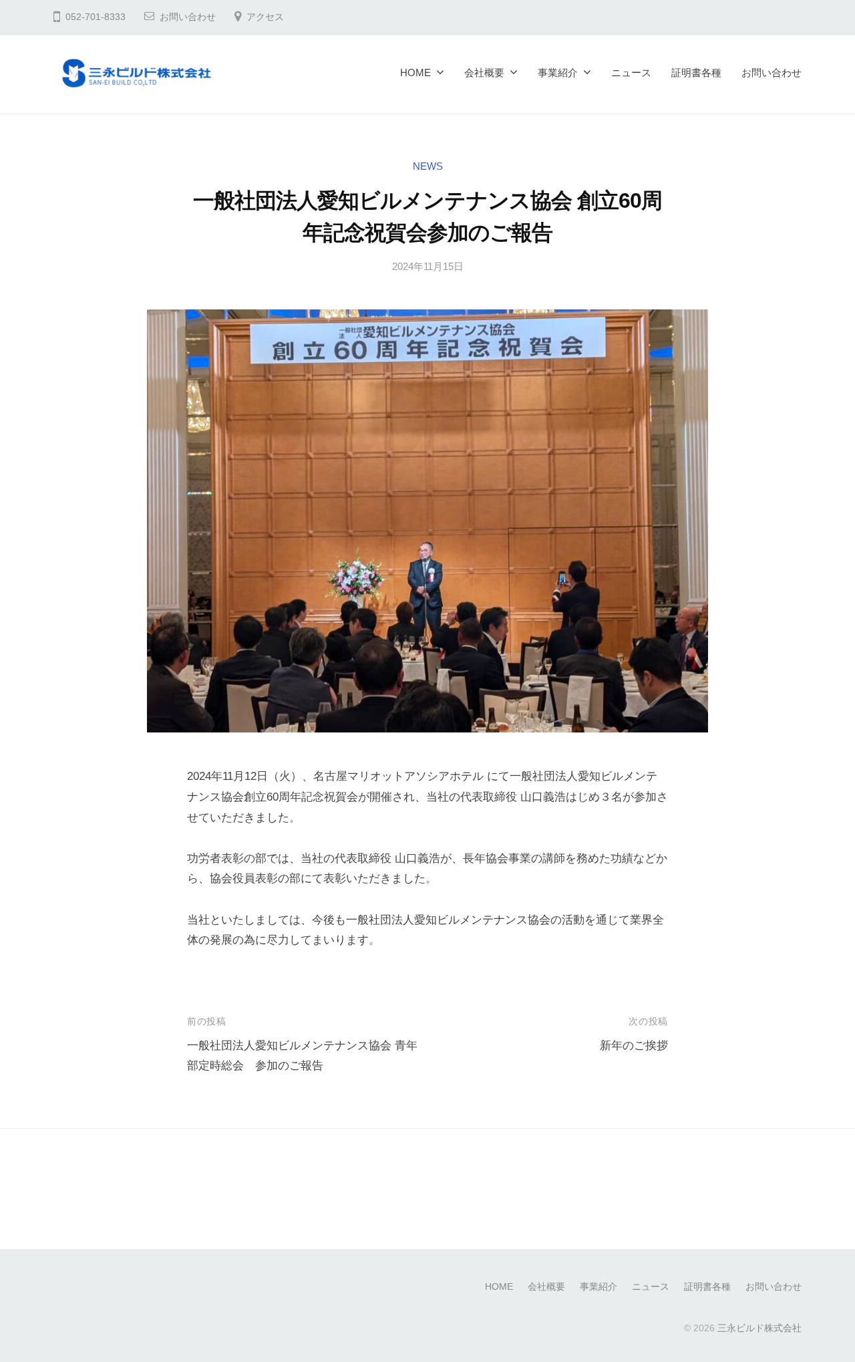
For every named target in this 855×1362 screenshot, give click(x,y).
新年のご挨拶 (634, 1045)
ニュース (631, 72)
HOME (415, 72)
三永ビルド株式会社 (759, 1328)
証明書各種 (696, 72)
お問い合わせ (188, 17)
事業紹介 (558, 72)
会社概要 (484, 72)
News (428, 166)
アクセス (265, 17)
